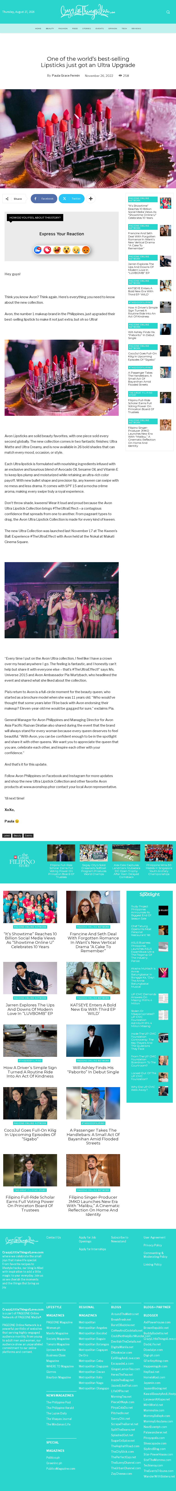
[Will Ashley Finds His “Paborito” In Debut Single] (165, 329)
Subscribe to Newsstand (119, 1239)
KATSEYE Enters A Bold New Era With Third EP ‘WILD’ (140, 291)
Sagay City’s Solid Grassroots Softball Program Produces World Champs (93, 869)
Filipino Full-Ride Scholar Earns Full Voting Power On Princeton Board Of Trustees (141, 406)
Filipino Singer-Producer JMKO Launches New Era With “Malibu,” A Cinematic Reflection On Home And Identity (142, 436)
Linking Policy (153, 1264)
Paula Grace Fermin (66, 75)
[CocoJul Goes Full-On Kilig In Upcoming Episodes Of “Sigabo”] (165, 350)
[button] (168, 12)
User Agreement (154, 1237)
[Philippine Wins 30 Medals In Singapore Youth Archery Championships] (159, 852)
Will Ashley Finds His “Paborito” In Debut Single (141, 335)
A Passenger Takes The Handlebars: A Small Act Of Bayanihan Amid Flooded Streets (140, 378)
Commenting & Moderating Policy (155, 1255)
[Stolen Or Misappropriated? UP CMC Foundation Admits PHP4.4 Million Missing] (163, 1015)
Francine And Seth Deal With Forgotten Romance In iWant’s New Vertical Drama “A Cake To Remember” (141, 240)
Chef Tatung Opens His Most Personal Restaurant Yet (141, 930)
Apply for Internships (92, 1249)
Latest (7, 835)
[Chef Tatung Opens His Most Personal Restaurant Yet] (163, 930)
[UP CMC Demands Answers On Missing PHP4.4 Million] (163, 998)
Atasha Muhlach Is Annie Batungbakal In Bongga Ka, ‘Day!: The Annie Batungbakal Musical (143, 977)
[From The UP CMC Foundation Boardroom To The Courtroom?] (163, 1060)
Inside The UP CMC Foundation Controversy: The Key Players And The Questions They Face (143, 1041)
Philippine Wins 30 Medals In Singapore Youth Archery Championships (159, 869)
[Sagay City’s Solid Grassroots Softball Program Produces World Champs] (94, 852)
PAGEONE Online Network (139, 199)
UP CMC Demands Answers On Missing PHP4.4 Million (143, 998)
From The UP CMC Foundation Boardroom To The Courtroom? (143, 1061)
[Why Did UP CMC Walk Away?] (163, 1091)
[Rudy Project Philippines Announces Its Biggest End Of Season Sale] (163, 910)
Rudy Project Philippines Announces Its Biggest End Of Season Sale (141, 912)
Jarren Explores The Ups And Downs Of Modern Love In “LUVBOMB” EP (141, 268)
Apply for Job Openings (87, 1239)
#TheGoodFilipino (140, 302)
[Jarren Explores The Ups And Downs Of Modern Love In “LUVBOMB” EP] (165, 261)
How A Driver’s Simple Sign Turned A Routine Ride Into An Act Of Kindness (143, 312)
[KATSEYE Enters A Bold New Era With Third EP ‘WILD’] (165, 285)
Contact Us (53, 1237)
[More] (91, 198)
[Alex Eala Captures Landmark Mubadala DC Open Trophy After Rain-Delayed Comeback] (126, 852)
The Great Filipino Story (140, 394)
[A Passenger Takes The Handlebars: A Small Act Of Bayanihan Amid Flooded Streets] (165, 372)
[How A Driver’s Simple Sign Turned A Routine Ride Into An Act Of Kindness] (165, 307)
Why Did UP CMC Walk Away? (143, 1088)
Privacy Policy (153, 1245)
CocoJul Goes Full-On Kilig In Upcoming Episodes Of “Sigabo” (142, 356)
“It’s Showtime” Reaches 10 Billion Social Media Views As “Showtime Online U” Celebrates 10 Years (142, 211)
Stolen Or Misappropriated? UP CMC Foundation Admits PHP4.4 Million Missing (142, 1018)
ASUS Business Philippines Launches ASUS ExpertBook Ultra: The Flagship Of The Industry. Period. (143, 951)
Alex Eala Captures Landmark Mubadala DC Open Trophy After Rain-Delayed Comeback (126, 871)
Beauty (17, 835)
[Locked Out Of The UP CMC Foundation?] (163, 1077)
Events (28, 835)
